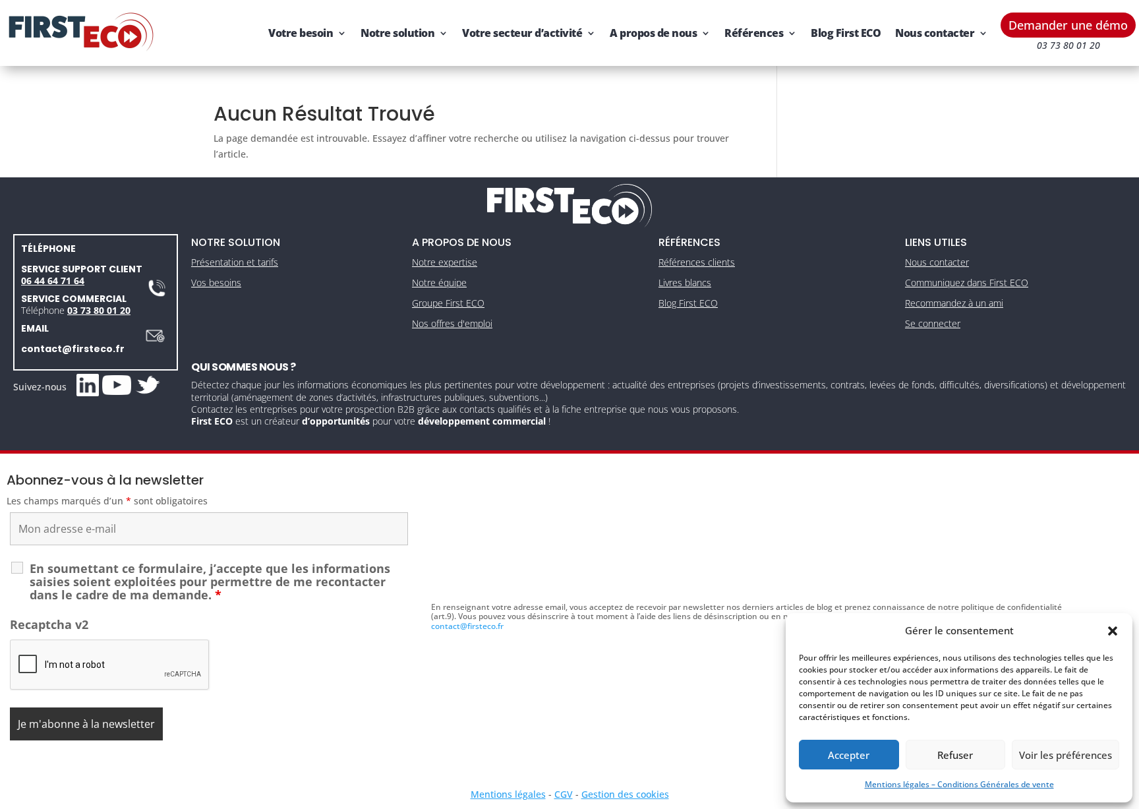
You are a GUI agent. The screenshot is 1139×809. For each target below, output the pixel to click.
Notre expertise (444, 262)
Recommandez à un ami (954, 303)
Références (753, 33)
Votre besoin (300, 33)
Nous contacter (934, 33)
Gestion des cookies (625, 794)
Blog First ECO (846, 33)
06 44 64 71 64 (52, 280)
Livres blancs (684, 282)
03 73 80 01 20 (99, 310)
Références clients (696, 262)
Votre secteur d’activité (522, 33)
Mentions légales (508, 794)
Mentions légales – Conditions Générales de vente (959, 784)
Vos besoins (216, 282)
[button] (1112, 631)
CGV (563, 794)
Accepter (848, 755)
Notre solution (397, 33)
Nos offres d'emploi (452, 323)
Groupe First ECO (448, 303)
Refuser (955, 755)
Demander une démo (1068, 25)
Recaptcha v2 (49, 624)
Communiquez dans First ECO (966, 282)
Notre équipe (439, 282)
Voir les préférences (1065, 755)
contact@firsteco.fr (73, 348)
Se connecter (932, 323)
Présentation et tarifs (234, 262)
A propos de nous (653, 33)
